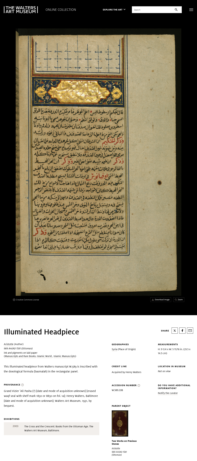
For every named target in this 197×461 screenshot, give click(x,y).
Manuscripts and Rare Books (20, 356)
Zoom (180, 299)
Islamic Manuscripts (64, 356)
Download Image (162, 299)
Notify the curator (168, 393)
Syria (114, 349)
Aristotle (8, 344)
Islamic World (44, 356)
